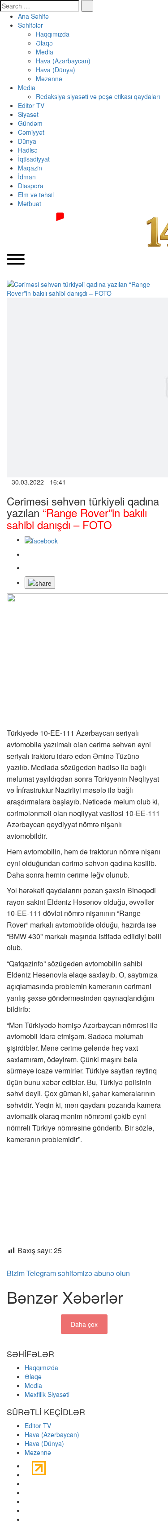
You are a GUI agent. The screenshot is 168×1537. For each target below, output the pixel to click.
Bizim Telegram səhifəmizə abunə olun (68, 1273)
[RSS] (27, 1519)
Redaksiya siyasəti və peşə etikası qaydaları (98, 96)
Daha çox (84, 1324)
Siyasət (28, 114)
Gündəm (30, 123)
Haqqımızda (52, 33)
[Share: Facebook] (41, 539)
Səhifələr (30, 25)
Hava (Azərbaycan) (63, 60)
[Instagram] (27, 1474)
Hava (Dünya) (55, 69)
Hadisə (28, 149)
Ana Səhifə (33, 16)
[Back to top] (2, 1532)
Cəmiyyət (31, 132)
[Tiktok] (28, 1492)
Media (44, 51)
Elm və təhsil (36, 194)
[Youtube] (27, 1483)
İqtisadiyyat (34, 158)
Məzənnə (49, 78)
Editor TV (31, 105)
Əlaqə (44, 42)
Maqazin (30, 167)
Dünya (27, 141)
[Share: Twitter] (28, 554)
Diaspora (30, 185)
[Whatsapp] (27, 1510)
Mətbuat (29, 203)
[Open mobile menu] (15, 260)
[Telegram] (27, 1501)
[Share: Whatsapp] (28, 567)
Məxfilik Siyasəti (47, 1394)
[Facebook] (27, 1465)
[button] (40, 582)
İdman (27, 176)
